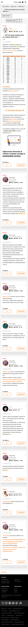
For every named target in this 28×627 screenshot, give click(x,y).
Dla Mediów (3, 591)
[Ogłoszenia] (11, 20)
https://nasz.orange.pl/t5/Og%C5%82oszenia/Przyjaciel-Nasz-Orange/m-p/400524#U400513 (14, 549)
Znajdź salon (16, 579)
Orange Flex (3, 608)
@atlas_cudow (6, 296)
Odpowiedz (21, 165)
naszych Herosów (13, 90)
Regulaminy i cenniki (5, 582)
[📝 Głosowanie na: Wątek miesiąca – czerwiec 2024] (18, 20)
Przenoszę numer (4, 579)
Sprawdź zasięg (17, 581)
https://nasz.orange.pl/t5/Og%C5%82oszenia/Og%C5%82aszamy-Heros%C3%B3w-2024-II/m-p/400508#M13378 (14, 541)
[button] (25, 27)
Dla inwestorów (4, 590)
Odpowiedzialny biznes (17, 608)
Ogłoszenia (21, 6)
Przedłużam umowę (5, 581)
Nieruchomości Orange (19, 622)
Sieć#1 (9, 608)
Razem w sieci (4, 610)
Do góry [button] (4, 572)
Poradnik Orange (10, 615)
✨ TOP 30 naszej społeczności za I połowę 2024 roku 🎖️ (13, 36)
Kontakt (15, 590)
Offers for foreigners (5, 624)
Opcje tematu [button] (6, 15)
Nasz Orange (6, 6)
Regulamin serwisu (14, 617)
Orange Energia (19, 615)
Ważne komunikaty (5, 617)
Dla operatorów (4, 588)
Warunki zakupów (4, 619)
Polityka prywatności (14, 619)
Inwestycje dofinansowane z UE (17, 624)
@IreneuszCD (6, 535)
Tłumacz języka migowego (19, 613)
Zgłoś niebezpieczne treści (6, 613)
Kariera (15, 591)
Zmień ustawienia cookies (14, 610)
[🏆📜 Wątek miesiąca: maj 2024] (20, 20)
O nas (15, 588)
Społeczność (14, 6)
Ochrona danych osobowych (7, 622)
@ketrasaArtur (6, 501)
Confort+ (3, 615)
